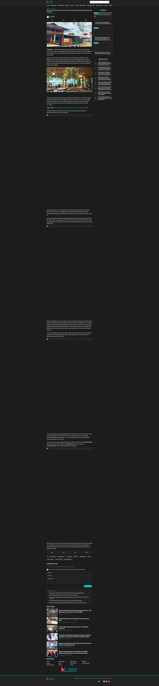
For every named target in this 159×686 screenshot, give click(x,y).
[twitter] (101, 681)
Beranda (48, 8)
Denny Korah (69, 556)
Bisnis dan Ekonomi (61, 556)
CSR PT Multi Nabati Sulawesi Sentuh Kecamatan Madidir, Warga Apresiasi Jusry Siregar (105, 88)
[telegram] (104, 681)
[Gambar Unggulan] (69, 34)
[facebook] (99, 681)
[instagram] (106, 681)
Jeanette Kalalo (82, 556)
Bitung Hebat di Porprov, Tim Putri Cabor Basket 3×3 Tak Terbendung (102, 53)
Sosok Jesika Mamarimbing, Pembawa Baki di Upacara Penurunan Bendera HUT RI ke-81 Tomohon (69, 598)
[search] (108, 2)
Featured (76, 556)
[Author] (48, 17)
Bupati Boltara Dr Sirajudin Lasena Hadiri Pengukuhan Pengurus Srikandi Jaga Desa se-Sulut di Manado (104, 74)
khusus (89, 556)
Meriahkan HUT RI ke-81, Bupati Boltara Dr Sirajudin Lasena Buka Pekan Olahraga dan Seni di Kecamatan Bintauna (104, 80)
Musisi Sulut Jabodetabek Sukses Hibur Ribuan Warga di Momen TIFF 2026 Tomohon (68, 602)
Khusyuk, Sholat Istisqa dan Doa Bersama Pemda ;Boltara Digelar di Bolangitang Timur (75, 644)
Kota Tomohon (51, 559)
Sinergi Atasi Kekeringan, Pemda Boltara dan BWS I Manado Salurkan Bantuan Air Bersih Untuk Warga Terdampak (73, 653)
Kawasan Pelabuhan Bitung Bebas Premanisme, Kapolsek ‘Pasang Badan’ (104, 93)
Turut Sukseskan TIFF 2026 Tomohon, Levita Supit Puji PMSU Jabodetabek (65, 600)
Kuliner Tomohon (58, 559)
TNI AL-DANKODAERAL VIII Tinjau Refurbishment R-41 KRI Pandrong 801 (105, 98)
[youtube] (109, 681)
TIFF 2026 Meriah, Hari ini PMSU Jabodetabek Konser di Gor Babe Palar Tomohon (104, 63)
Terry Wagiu (51, 16)
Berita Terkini (53, 8)
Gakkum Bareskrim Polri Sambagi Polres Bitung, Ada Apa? (74, 619)
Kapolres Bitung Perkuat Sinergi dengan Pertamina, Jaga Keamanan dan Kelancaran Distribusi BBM (75, 611)
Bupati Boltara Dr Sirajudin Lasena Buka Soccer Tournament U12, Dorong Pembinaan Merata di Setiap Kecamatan (103, 39)
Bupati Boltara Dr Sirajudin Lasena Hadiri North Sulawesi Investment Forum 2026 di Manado (104, 69)
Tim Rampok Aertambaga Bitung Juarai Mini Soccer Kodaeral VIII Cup (103, 23)
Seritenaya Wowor (68, 559)
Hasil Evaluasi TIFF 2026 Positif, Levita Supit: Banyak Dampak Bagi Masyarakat (66, 593)
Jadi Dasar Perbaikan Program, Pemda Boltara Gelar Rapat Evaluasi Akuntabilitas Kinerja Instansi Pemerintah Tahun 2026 (105, 85)
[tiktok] (111, 681)
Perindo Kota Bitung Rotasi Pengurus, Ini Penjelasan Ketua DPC (73, 627)
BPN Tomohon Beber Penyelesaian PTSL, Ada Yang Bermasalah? (71, 107)
